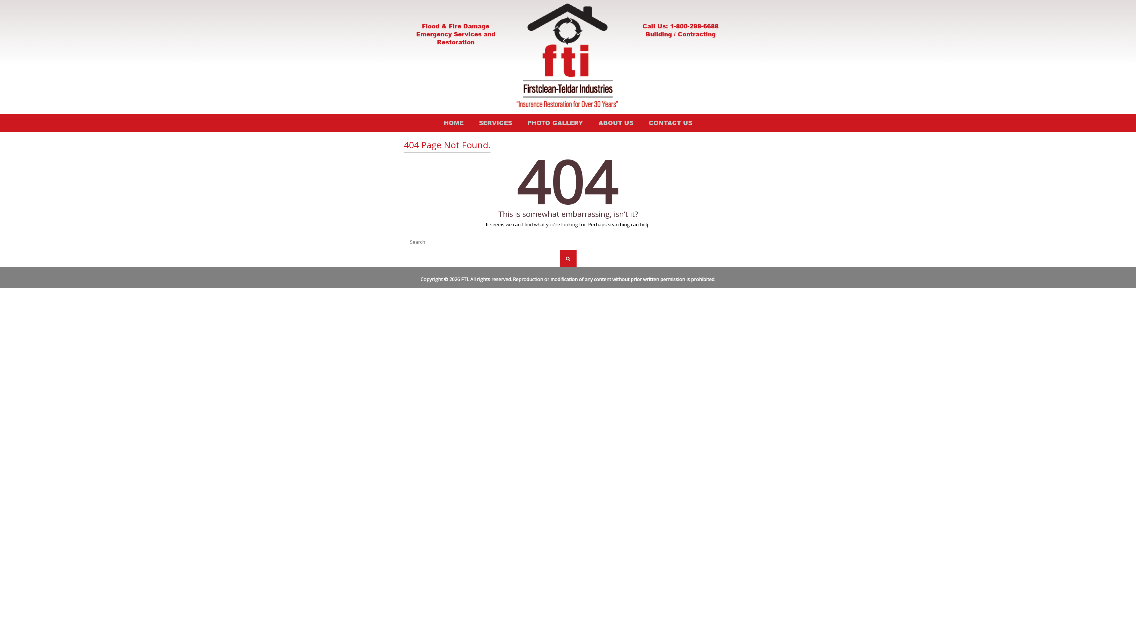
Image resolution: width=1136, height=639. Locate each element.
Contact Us (670, 123)
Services (495, 123)
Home (454, 123)
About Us (615, 123)
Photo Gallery (555, 123)
